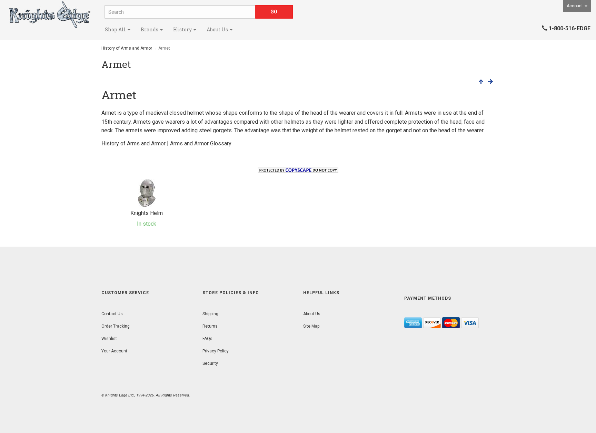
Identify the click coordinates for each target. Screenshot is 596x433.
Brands (150, 29)
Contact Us (112, 313)
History (183, 29)
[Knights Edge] (49, 14)
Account (575, 5)
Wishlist (109, 338)
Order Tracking (115, 326)
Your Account (114, 351)
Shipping (210, 313)
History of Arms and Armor (126, 48)
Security (210, 363)
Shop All (116, 29)
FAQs (207, 338)
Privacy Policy (215, 351)
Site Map (311, 326)
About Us (218, 29)
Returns (210, 326)
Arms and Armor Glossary (200, 143)
